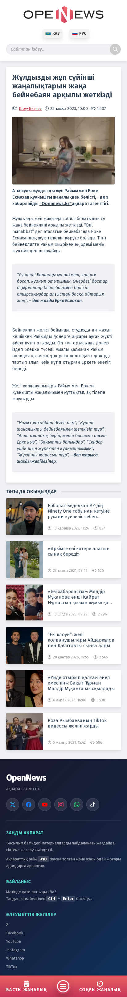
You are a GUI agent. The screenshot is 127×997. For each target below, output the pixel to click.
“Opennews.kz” (55, 203)
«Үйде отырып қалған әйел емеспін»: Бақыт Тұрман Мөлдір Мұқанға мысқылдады (81, 683)
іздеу (115, 49)
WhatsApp (15, 958)
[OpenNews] (63, 14)
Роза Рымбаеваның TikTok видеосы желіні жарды (77, 723)
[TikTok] (92, 804)
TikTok (11, 966)
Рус (82, 33)
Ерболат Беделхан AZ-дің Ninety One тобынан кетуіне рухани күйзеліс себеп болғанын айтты (79, 511)
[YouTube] (44, 804)
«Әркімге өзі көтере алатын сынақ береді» (79, 551)
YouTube (13, 941)
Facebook (14, 933)
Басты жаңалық (26, 989)
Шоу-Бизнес (30, 108)
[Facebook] (28, 804)
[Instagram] (60, 804)
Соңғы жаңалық (100, 989)
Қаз (55, 33)
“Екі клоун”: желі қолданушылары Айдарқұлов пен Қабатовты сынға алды (81, 640)
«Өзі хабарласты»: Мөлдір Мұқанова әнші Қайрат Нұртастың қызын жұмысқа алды (78, 597)
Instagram (15, 950)
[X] (12, 804)
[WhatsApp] (76, 804)
